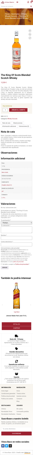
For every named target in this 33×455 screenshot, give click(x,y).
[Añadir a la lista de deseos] (30, 30)
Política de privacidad (22, 264)
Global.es (27, 452)
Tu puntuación (6, 220)
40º (3, 191)
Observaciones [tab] (17, 123)
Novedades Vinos (6, 411)
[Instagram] (10, 445)
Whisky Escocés (11, 16)
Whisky (24, 14)
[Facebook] (2, 445)
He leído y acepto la (16, 264)
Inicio (18, 391)
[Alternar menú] (17, 2)
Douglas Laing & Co (7, 185)
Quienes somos (21, 396)
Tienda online (21, 393)
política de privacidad (18, 261)
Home (7, 14)
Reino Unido (5, 172)
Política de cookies (7, 399)
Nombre (4, 235)
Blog (18, 401)
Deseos (19, 414)
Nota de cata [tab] (6, 123)
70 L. (4, 197)
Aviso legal (4, 391)
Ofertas (3, 409)
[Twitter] (6, 445)
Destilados (15, 14)
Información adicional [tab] (9, 126)
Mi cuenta (20, 409)
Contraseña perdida (23, 411)
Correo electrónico (7, 242)
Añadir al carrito (18, 110)
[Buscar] (31, 6)
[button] (2, 304)
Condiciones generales (8, 393)
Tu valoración (5, 225)
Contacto (19, 399)
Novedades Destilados (8, 414)
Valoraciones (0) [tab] (24, 126)
